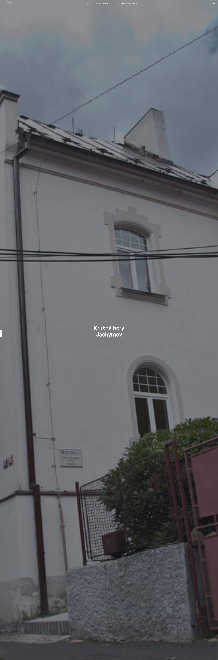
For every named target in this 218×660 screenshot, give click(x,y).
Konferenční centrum (107, 3)
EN (211, 3)
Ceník (116, 3)
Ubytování (89, 3)
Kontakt (135, 3)
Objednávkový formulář (125, 3)
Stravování (97, 3)
